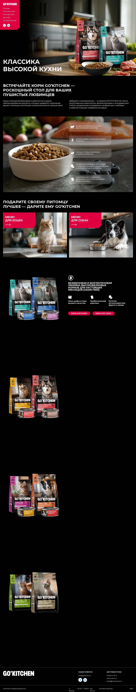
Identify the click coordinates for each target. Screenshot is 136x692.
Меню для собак (8, 14)
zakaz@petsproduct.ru (114, 681)
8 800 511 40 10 (112, 675)
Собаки (86, 688)
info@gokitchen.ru (84, 675)
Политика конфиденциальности (14, 688)
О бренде (6, 8)
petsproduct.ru (112, 678)
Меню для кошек (9, 11)
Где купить (7, 17)
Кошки (79, 688)
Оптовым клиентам (9, 20)
